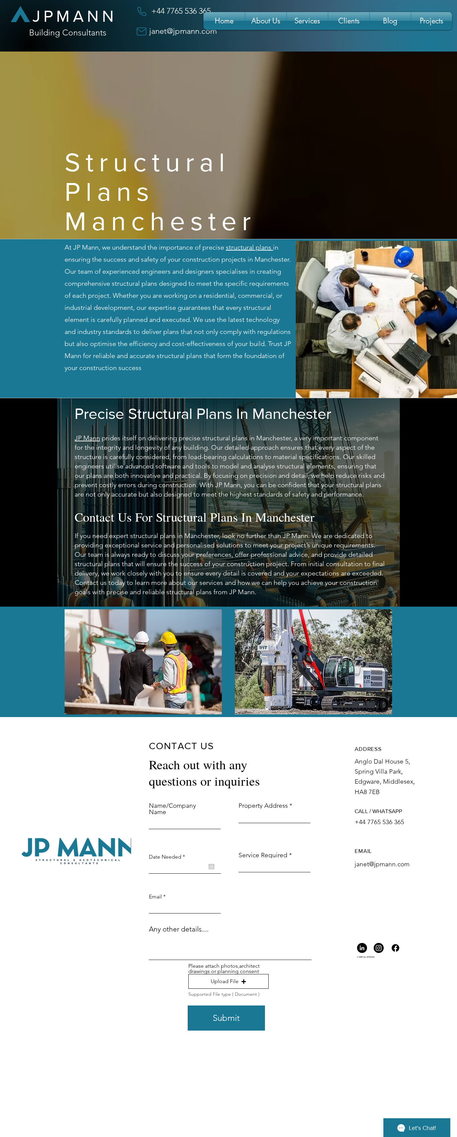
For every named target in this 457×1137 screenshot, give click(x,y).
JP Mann (87, 438)
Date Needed (168, 857)
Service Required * (265, 855)
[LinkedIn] (362, 948)
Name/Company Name (172, 808)
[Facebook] (395, 948)
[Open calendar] (211, 866)
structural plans (249, 247)
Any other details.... (178, 929)
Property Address (263, 805)
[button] (228, 981)
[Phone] (141, 11)
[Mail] (141, 31)
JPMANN (74, 16)
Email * (157, 896)
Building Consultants (67, 32)
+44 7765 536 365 (379, 822)
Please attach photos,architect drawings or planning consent (224, 968)
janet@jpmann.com (183, 31)
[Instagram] (379, 948)
